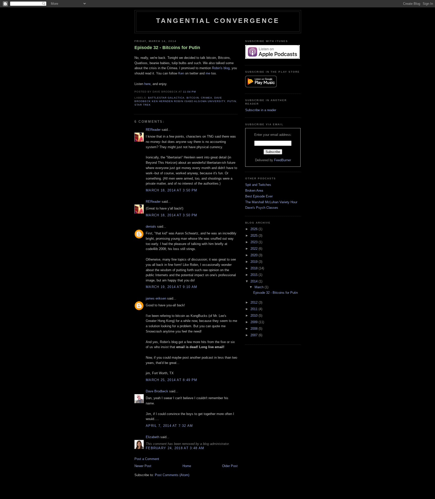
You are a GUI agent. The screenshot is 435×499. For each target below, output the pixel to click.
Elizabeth (152, 437)
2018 (254, 268)
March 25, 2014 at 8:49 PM (171, 380)
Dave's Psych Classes (261, 208)
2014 (254, 281)
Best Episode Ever (259, 196)
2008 (254, 328)
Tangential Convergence (217, 20)
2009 (254, 322)
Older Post (230, 466)
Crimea (206, 97)
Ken (181, 73)
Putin (231, 101)
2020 (254, 255)
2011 (254, 309)
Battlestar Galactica (166, 97)
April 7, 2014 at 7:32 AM (169, 426)
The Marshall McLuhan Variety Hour (271, 202)
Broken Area (254, 190)
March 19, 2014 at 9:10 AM (171, 287)
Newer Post (142, 466)
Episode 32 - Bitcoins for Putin (167, 47)
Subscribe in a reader (260, 110)
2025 (254, 235)
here (147, 84)
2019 (254, 262)
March (260, 287)
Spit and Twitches (258, 185)
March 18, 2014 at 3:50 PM (171, 190)
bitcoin (193, 97)
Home (187, 466)
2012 (254, 302)
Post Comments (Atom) (172, 475)
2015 (254, 275)
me (208, 73)
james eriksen (156, 298)
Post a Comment (146, 459)
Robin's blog (221, 68)
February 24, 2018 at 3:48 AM (175, 448)
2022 (254, 249)
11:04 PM (189, 91)
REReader (153, 130)
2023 (254, 242)
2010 (254, 315)
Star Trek (142, 104)
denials (151, 226)
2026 (254, 229)
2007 (254, 335)
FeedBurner (282, 160)
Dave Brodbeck (157, 391)
